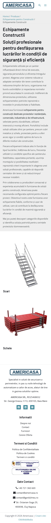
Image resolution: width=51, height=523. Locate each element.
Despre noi (25, 423)
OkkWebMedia (25, 519)
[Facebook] (19, 407)
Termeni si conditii (26, 457)
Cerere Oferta (25, 435)
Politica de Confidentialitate (25, 449)
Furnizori (25, 431)
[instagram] (32, 407)
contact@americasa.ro (27, 492)
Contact (25, 427)
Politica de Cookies (25, 453)
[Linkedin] (25, 407)
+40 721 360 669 (26, 488)
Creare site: (40, 515)
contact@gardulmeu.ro (26, 497)
